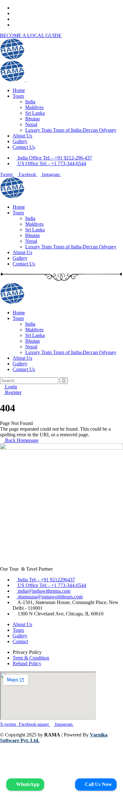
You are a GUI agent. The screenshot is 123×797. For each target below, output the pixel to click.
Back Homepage (21, 440)
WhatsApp (27, 784)
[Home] (12, 196)
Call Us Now (98, 784)
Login (10, 386)
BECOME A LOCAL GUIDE (31, 35)
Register (12, 392)
